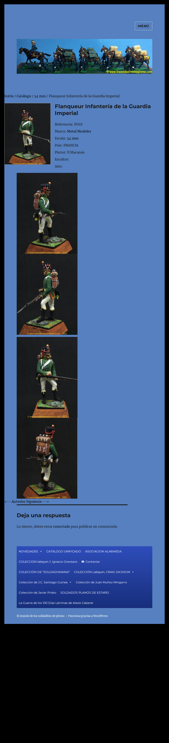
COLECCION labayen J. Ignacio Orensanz (48, 562)
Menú (143, 26)
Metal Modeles (79, 131)
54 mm (73, 138)
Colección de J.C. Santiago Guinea (43, 582)
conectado (61, 526)
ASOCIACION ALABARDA (103, 551)
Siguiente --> (37, 501)
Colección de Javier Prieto (37, 592)
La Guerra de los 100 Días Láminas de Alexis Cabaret (56, 603)
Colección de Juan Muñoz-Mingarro (101, 582)
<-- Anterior (14, 501)
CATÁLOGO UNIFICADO (63, 551)
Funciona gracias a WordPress (88, 616)
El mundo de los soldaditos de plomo (41, 616)
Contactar (93, 562)
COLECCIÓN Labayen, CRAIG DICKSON (102, 572)
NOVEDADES (28, 551)
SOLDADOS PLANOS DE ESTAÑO (84, 592)
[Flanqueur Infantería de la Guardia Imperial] (27, 133)
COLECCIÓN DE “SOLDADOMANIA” (44, 572)
